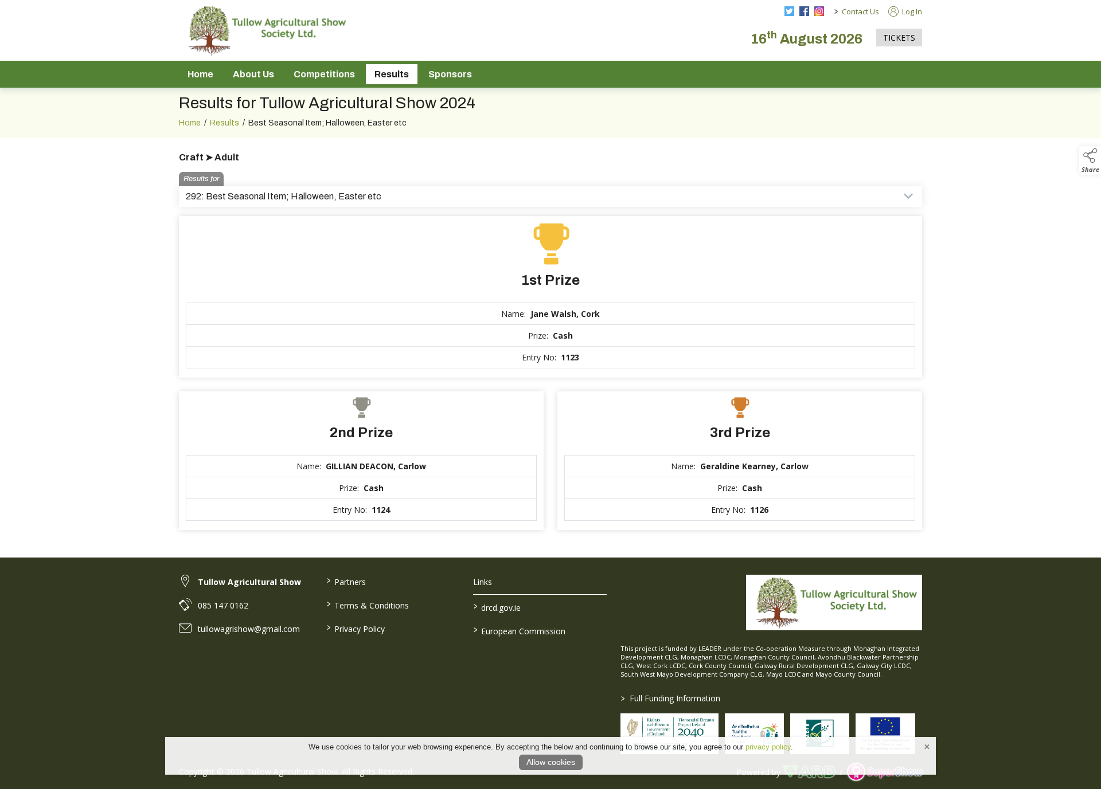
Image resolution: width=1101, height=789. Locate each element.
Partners (345, 581)
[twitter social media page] (789, 11)
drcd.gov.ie (497, 606)
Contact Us (860, 11)
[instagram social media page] (819, 11)
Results (391, 74)
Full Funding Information (670, 698)
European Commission (519, 630)
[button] (1090, 160)
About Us (253, 74)
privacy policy (768, 747)
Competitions (324, 74)
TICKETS (899, 37)
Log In (911, 11)
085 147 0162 (223, 605)
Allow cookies (550, 762)
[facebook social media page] (804, 11)
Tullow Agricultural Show (249, 581)
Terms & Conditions (367, 604)
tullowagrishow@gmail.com (249, 628)
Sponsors (450, 74)
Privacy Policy (355, 628)
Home (200, 74)
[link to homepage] (265, 30)
